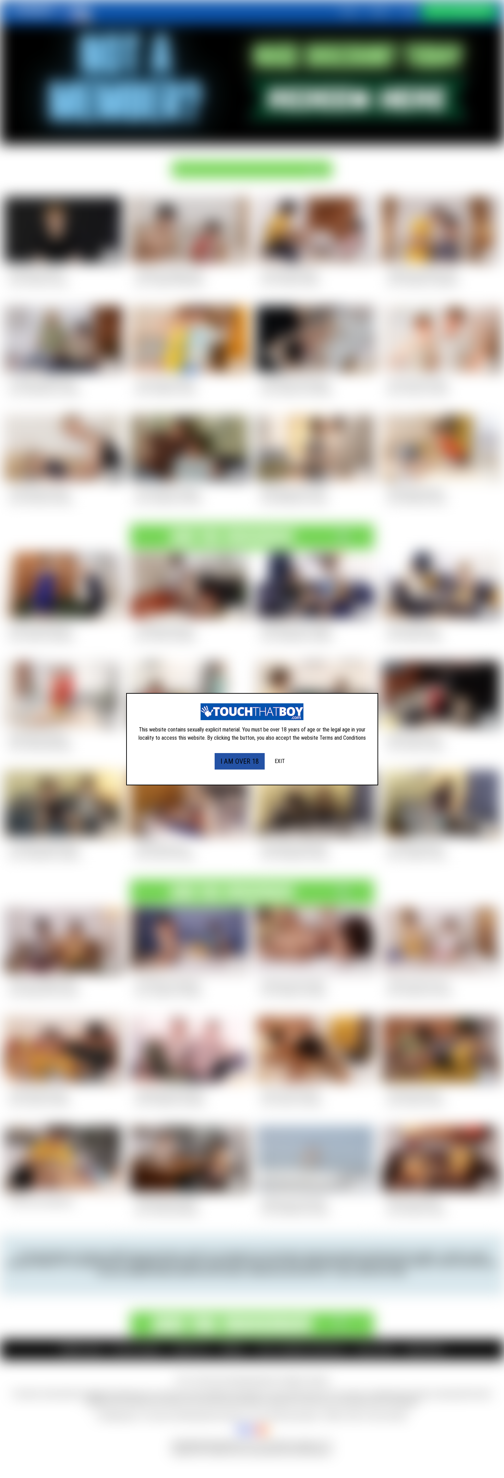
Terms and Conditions (343, 738)
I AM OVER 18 (239, 761)
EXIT (280, 761)
